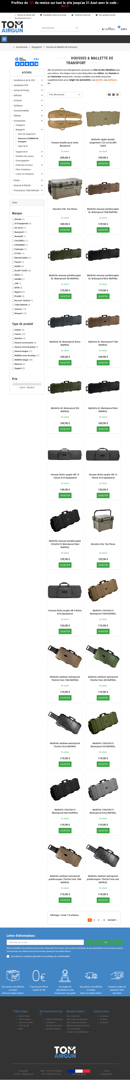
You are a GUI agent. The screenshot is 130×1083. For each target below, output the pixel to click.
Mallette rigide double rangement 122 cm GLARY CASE (103, 142)
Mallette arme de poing (27, 355)
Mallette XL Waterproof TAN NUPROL (103, 343)
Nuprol (20, 292)
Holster (19, 330)
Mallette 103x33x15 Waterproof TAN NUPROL (103, 612)
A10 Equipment (23, 223)
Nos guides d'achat (105, 15)
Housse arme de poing (26, 347)
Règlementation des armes (78, 1026)
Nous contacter (73, 1016)
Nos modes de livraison (77, 1022)
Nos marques (25, 1019)
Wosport (20, 313)
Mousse (20, 364)
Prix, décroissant (56, 94)
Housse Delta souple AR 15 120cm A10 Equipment (65, 476)
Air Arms (20, 228)
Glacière (20, 338)
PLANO (19, 296)
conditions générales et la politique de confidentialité (46, 956)
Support (20, 368)
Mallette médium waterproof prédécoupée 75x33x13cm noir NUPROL (103, 879)
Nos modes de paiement (77, 1019)
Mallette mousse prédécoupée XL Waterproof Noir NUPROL (103, 277)
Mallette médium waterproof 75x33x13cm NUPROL (65, 745)
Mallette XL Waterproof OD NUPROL (65, 410)
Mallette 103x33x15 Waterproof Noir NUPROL (65, 811)
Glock (19, 275)
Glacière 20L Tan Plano (103, 544)
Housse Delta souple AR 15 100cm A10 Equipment (103, 476)
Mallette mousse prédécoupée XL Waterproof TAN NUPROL (103, 210)
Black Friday (24, 1016)
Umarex (20, 309)
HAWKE (20, 279)
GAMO (19, 266)
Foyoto (19, 262)
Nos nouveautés (26, 1022)
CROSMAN (21, 245)
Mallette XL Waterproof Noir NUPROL (103, 410)
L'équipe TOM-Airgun (54, 1019)
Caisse (20, 334)
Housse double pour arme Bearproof (65, 144)
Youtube (103, 1019)
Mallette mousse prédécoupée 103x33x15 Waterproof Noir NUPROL (65, 544)
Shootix (20, 219)
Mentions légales (53, 1029)
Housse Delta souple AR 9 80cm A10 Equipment (64, 612)
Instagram (104, 1022)
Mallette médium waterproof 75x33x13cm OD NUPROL (103, 678)
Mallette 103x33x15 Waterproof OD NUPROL (103, 745)
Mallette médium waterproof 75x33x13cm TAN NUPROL (65, 678)
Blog (21, 1029)
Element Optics (23, 258)
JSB (18, 283)
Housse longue (23, 351)
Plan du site (24, 1026)
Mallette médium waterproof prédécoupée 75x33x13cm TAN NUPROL (65, 879)
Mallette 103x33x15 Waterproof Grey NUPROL (103, 811)
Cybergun (21, 249)
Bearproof (21, 232)
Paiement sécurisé (80, 15)
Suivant (113, 920)
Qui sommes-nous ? (23, 18)
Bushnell (20, 236)
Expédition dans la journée (53, 15)
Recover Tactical (24, 300)
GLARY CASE (23, 270)
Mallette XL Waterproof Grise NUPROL (65, 343)
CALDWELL (21, 240)
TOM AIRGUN (22, 305)
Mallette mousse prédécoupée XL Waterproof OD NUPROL (65, 277)
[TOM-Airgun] (12, 26)
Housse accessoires (25, 342)
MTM (19, 287)
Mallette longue (24, 360)
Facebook (104, 1016)
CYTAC (19, 253)
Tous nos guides (74, 1029)
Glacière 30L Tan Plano (65, 209)
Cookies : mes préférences (78, 1032)
